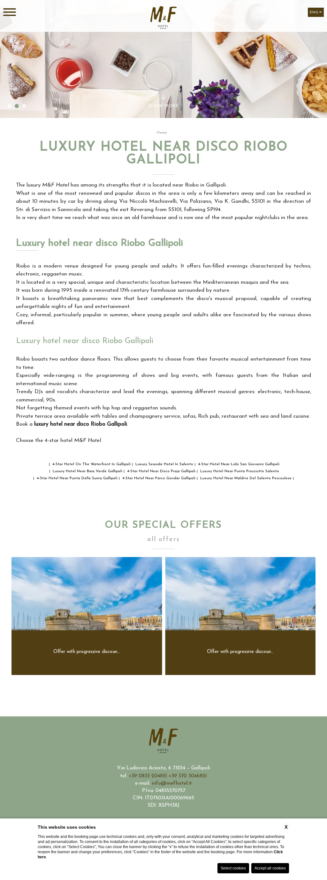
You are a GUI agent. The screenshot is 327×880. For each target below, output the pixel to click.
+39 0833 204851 (149, 776)
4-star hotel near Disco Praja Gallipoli (160, 471)
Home (162, 133)
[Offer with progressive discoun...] (86, 673)
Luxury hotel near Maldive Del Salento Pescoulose (245, 478)
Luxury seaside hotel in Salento (163, 464)
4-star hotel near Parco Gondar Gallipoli (158, 478)
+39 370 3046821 (188, 776)
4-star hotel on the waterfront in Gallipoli (91, 464)
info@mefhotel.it (172, 783)
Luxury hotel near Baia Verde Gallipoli (86, 471)
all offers (163, 539)
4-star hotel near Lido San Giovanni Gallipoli (238, 464)
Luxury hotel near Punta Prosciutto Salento (239, 471)
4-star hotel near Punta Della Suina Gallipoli (76, 478)
